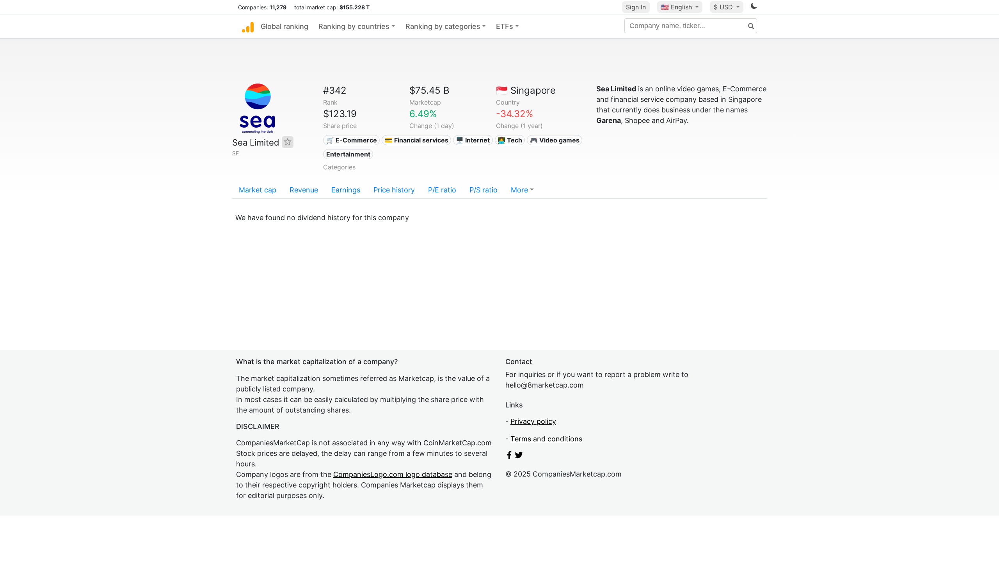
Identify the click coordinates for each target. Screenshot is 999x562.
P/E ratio (442, 190)
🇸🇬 (526, 90)
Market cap (257, 190)
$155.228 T (355, 7)
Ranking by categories (442, 26)
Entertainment (348, 154)
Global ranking (284, 26)
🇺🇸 (676, 7)
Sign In (636, 7)
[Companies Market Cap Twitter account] (519, 456)
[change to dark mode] (754, 7)
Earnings (345, 190)
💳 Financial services (416, 140)
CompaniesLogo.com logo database (392, 474)
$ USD (724, 7)
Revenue (304, 190)
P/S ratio (483, 190)
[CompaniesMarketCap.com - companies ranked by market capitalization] (248, 26)
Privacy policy (533, 421)
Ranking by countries (353, 26)
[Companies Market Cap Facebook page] (509, 456)
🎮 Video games (554, 140)
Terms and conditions (546, 439)
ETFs (504, 26)
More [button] (519, 190)
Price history (394, 190)
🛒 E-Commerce (351, 140)
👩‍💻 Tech (510, 140)
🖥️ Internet (473, 140)
